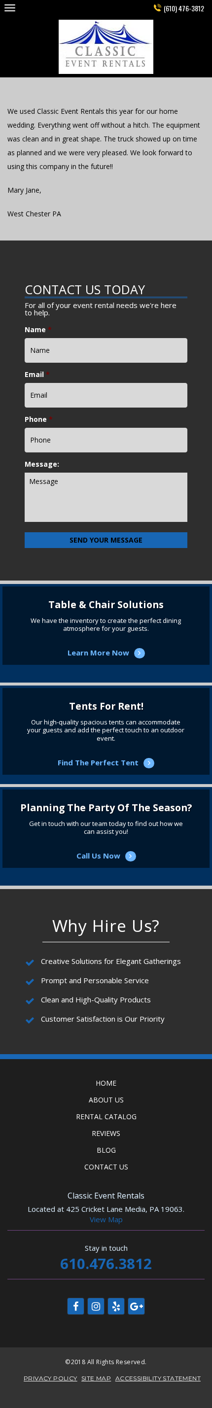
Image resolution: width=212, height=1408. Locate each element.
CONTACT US (106, 1166)
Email (37, 374)
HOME (106, 1083)
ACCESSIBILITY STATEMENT (158, 1378)
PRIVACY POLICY (50, 1378)
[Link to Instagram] (96, 1306)
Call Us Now (106, 843)
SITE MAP (96, 1378)
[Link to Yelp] (116, 1306)
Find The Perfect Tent (106, 750)
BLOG (106, 1150)
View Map (106, 1219)
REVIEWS (106, 1133)
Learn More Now (106, 640)
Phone (39, 419)
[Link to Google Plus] (136, 1306)
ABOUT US (106, 1099)
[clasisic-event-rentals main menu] (9, 7)
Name (38, 329)
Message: (42, 464)
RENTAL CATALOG (106, 1116)
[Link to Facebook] (75, 1306)
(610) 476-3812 (184, 8)
